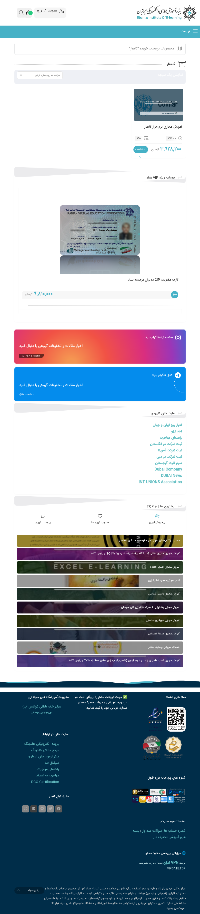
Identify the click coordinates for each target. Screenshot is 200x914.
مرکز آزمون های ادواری (43, 757)
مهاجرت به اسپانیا (47, 776)
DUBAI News (171, 476)
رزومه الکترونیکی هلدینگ (41, 744)
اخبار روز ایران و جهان (167, 425)
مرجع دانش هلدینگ (45, 750)
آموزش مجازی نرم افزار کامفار (163, 127)
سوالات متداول (151, 831)
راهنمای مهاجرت (171, 438)
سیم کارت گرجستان (168, 463)
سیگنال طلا (52, 763)
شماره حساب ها (175, 831)
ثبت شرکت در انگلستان (166, 444)
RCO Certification (45, 782)
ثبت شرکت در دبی (169, 457)
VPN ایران (171, 863)
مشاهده (140, 149)
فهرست (186, 31)
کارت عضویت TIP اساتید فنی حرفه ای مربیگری (56, 280)
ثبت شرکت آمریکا (170, 450)
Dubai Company (168, 469)
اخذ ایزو (176, 431)
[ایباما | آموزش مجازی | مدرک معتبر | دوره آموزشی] (175, 13)
